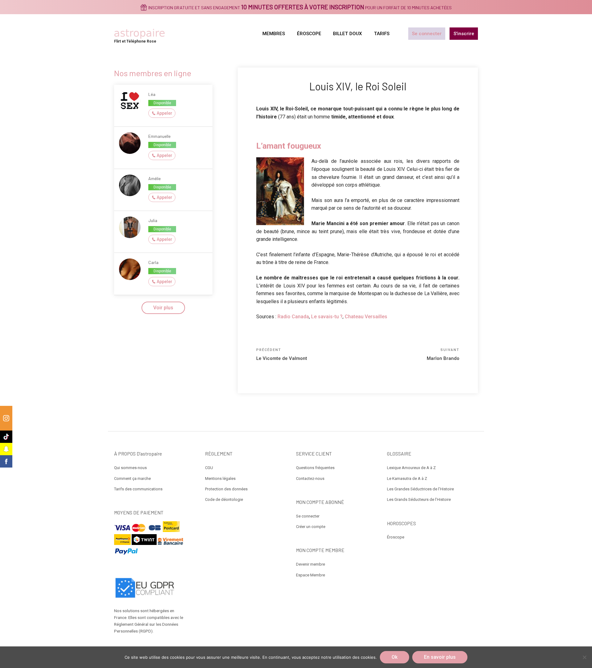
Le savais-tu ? (327, 317)
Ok (394, 657)
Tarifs (381, 33)
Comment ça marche (132, 478)
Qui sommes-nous (130, 467)
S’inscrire (464, 33)
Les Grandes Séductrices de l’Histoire (420, 489)
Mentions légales (220, 478)
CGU (209, 467)
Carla (153, 262)
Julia (152, 220)
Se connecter (427, 33)
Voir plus (163, 308)
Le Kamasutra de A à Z (407, 478)
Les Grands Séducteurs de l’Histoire (419, 499)
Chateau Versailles (366, 317)
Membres (273, 33)
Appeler (164, 113)
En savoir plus (440, 657)
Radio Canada (293, 317)
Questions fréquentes (315, 467)
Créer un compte (310, 526)
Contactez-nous (310, 478)
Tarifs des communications (138, 489)
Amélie (154, 178)
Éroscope (395, 537)
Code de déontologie (224, 499)
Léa (151, 94)
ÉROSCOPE (309, 33)
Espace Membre (310, 575)
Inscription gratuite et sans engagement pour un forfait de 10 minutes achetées (300, 7)
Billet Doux (347, 33)
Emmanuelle (159, 136)
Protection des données (226, 489)
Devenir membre (310, 564)
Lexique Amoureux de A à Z (411, 467)
